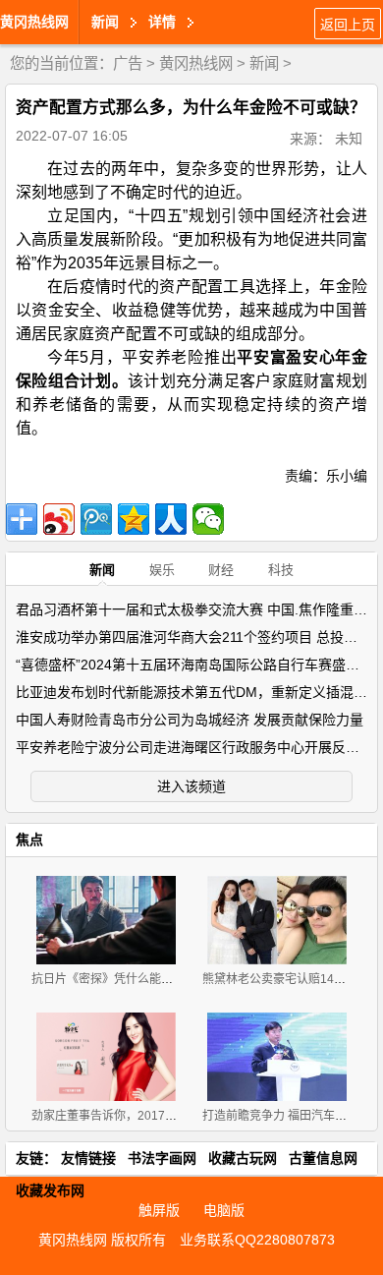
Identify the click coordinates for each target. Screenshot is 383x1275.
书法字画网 (162, 1158)
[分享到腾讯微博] (96, 519)
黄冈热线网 (34, 21)
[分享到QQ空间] (133, 519)
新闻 (264, 63)
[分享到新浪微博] (59, 519)
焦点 (29, 839)
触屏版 (159, 1210)
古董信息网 (323, 1158)
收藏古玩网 (242, 1158)
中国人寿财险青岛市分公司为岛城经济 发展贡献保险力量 (189, 719)
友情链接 (88, 1158)
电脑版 (224, 1210)
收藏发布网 (50, 1190)
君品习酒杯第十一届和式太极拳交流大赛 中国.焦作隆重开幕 (198, 609)
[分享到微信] (208, 519)
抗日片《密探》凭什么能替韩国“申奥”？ (135, 979)
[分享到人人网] (171, 519)
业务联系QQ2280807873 (257, 1239)
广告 (127, 63)
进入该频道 (191, 786)
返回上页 (347, 24)
